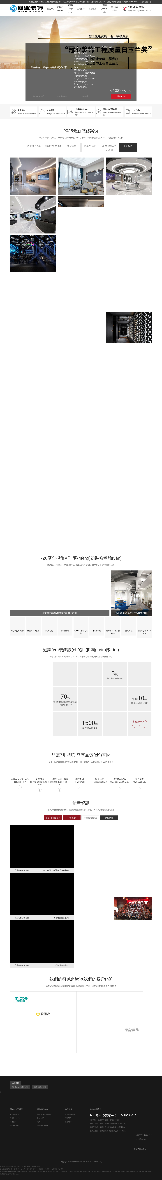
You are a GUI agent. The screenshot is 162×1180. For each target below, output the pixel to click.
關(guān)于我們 (114, 8)
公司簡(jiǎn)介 (15, 1114)
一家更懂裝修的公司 (60, 917)
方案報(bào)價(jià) (104, 9)
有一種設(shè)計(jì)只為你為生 (56, 870)
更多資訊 (109, 817)
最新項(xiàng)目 (52, 817)
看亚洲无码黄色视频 (7, 1171)
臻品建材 (68, 1121)
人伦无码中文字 (64, 1171)
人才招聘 (13, 1121)
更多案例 (128, 145)
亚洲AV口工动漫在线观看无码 (110, 1171)
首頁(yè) (50, 8)
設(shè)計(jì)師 (42, 1125)
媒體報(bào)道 (90, 817)
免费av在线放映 (53, 1171)
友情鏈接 (15, 1082)
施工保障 (68, 1109)
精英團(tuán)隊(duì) (70, 9)
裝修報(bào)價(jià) (44, 1114)
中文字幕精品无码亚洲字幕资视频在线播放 (85, 1171)
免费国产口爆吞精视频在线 (9, 1174)
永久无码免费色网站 (21, 1171)
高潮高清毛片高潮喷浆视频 (38, 1171)
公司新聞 (71, 817)
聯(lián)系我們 (15, 1125)
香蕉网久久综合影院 (145, 1171)
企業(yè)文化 (14, 1118)
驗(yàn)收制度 (70, 1114)
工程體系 (92, 8)
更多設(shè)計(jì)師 (140, 723)
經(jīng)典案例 (60, 8)
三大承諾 (81, 8)
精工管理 (68, 1118)
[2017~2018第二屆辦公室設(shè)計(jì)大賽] (94, 884)
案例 (38, 1121)
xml (81, 1161)
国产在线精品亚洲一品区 (129, 1171)
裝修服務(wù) (42, 1109)
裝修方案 (40, 1118)
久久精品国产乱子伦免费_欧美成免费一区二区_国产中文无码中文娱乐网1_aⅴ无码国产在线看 (32, 1169)
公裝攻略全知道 (62, 965)
